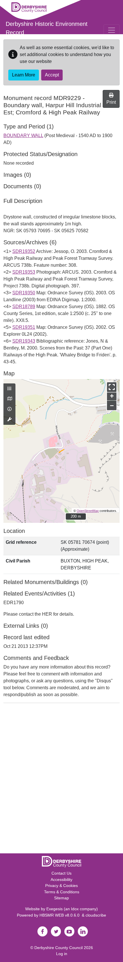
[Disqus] (61, 779)
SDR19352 (23, 251)
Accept (52, 74)
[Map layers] (9, 389)
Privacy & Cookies (61, 885)
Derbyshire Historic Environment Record (47, 28)
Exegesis (54, 909)
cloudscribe (96, 915)
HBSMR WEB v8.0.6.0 (60, 915)
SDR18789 (23, 306)
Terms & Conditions (61, 892)
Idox (75, 909)
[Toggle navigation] (112, 30)
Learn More (23, 74)
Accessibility (61, 879)
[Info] (9, 409)
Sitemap (61, 898)
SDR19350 (23, 292)
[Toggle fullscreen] (111, 387)
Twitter (56, 931)
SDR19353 (23, 272)
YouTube (69, 931)
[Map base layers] (9, 399)
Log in (61, 953)
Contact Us (61, 873)
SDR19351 (23, 327)
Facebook (42, 931)
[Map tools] (9, 419)
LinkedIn (83, 931)
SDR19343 (23, 341)
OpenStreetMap (88, 510)
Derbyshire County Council (58, 947)
